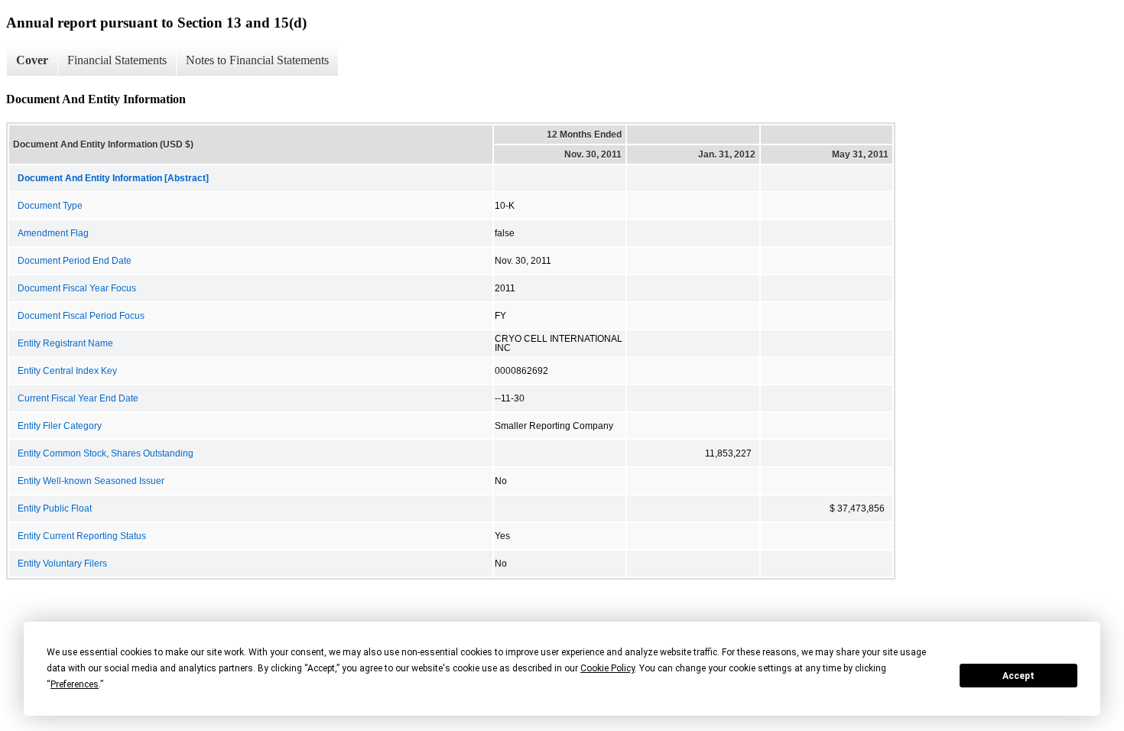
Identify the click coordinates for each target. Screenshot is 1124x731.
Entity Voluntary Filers (62, 563)
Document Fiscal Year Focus (77, 288)
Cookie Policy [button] (607, 668)
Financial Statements (117, 60)
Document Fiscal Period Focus (81, 315)
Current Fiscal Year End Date (78, 398)
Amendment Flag (53, 233)
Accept (1018, 676)
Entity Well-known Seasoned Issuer (91, 481)
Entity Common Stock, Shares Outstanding (105, 453)
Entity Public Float (55, 508)
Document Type (50, 205)
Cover (32, 60)
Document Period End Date (75, 260)
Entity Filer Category (60, 425)
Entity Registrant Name (65, 343)
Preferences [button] (74, 684)
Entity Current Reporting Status (82, 536)
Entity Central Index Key (67, 370)
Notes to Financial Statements (257, 60)
